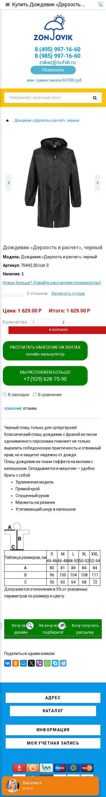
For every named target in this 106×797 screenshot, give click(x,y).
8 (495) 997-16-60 (57, 49)
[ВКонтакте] (7, 663)
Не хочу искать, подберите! (53, 629)
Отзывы (30, 409)
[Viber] (39, 663)
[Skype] (55, 663)
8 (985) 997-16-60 (57, 56)
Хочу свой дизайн (21, 629)
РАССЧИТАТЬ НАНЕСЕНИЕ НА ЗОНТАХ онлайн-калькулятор (45, 350)
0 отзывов (37, 293)
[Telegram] (63, 663)
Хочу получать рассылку (85, 629)
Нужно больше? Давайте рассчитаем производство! (52, 282)
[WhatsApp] (47, 663)
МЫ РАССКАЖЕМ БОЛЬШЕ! (45, 376)
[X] (31, 663)
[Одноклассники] (15, 663)
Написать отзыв (68, 293)
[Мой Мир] (23, 663)
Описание (12, 409)
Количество (15, 322)
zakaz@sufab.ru (57, 62)
